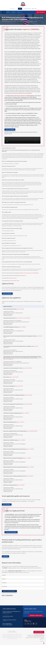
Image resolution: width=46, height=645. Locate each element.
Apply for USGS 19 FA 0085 (13, 377)
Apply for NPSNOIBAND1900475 (32, 431)
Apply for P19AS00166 (20, 309)
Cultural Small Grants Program (8, 616)
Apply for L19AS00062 (31, 29)
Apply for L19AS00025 (21, 440)
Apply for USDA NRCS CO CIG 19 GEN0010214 (22, 318)
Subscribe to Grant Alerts (36, 615)
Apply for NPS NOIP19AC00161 (27, 368)
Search (20, 8)
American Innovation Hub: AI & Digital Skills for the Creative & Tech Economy (11, 612)
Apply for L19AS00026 (27, 458)
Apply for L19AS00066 (30, 449)
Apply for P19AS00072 (29, 476)
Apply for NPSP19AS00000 (27, 404)
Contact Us (19, 12)
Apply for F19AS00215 (22, 327)
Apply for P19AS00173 (25, 413)
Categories (13, 12)
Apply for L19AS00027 (30, 467)
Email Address (4, 582)
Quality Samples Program (12, 278)
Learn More (5, 556)
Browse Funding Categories (7, 624)
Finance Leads (34, 8)
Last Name (4, 578)
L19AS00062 (35, 21)
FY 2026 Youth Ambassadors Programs (9, 619)
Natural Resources (7, 21)
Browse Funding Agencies (7, 623)
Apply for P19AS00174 (20, 422)
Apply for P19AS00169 (28, 395)
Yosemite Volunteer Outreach (14, 280)
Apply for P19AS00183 (20, 485)
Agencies (8, 12)
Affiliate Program (27, 8)
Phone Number (4, 586)
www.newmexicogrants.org (39, 635)
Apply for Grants (41, 12)
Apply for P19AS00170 (19, 386)
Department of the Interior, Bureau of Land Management (22, 21)
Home (4, 12)
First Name (4, 575)
